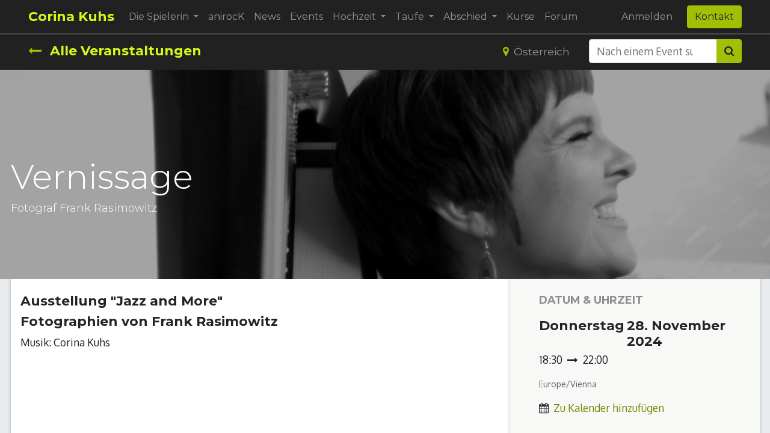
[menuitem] (226, 17)
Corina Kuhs (71, 16)
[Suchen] (729, 51)
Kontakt (714, 16)
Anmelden (647, 16)
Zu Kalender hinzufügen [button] (608, 407)
